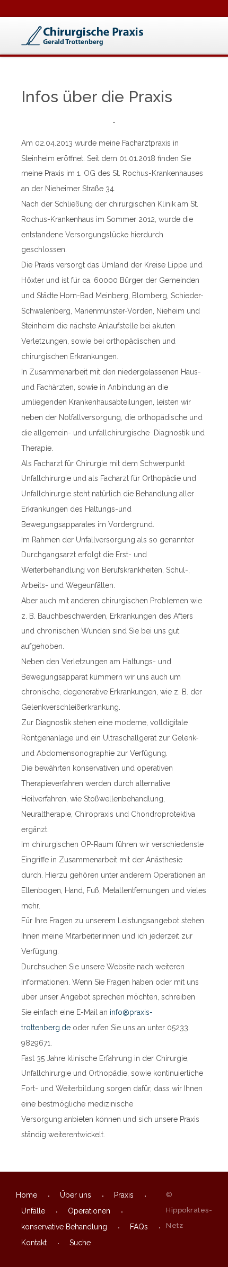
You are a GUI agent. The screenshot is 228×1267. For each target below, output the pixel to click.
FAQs (139, 1227)
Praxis (124, 1195)
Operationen (89, 1211)
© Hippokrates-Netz (189, 1210)
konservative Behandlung (64, 1227)
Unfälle (33, 1211)
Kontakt (34, 1242)
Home (26, 1195)
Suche (80, 1242)
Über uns (75, 1195)
